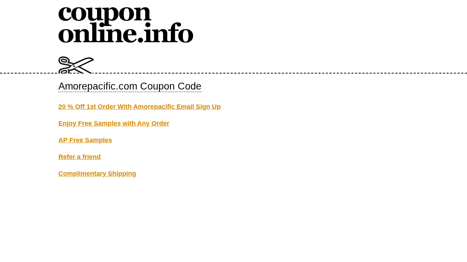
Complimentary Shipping (97, 173)
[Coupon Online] (125, 41)
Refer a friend (79, 156)
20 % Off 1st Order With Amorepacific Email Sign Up (139, 106)
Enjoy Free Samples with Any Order (113, 123)
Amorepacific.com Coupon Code (129, 86)
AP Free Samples (85, 140)
